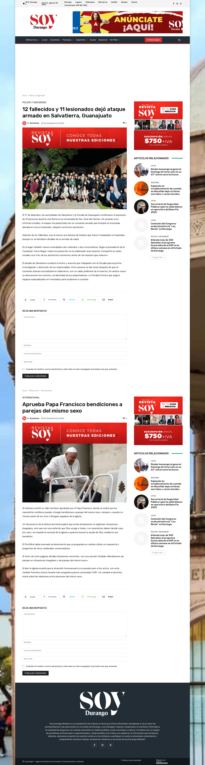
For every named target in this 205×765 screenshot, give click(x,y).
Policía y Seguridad (37, 95)
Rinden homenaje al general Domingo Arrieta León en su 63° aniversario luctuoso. (166, 172)
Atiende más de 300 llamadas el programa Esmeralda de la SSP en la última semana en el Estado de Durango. (166, 245)
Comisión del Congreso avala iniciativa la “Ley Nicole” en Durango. (163, 226)
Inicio (24, 95)
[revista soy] (74, 137)
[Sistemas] (24, 123)
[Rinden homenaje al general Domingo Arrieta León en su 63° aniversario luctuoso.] (141, 170)
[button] (179, 39)
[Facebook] (173, 4)
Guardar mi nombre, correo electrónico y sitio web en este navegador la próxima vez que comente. (71, 369)
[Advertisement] (102, 68)
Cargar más (157, 257)
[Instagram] (177, 4)
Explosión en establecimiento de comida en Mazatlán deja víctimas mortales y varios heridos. (166, 190)
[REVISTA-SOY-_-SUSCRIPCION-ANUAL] (158, 125)
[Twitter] (181, 4)
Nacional (155, 182)
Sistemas (34, 123)
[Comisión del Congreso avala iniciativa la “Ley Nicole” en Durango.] (141, 225)
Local (153, 166)
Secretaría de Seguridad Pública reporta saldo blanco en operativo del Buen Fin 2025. (166, 208)
